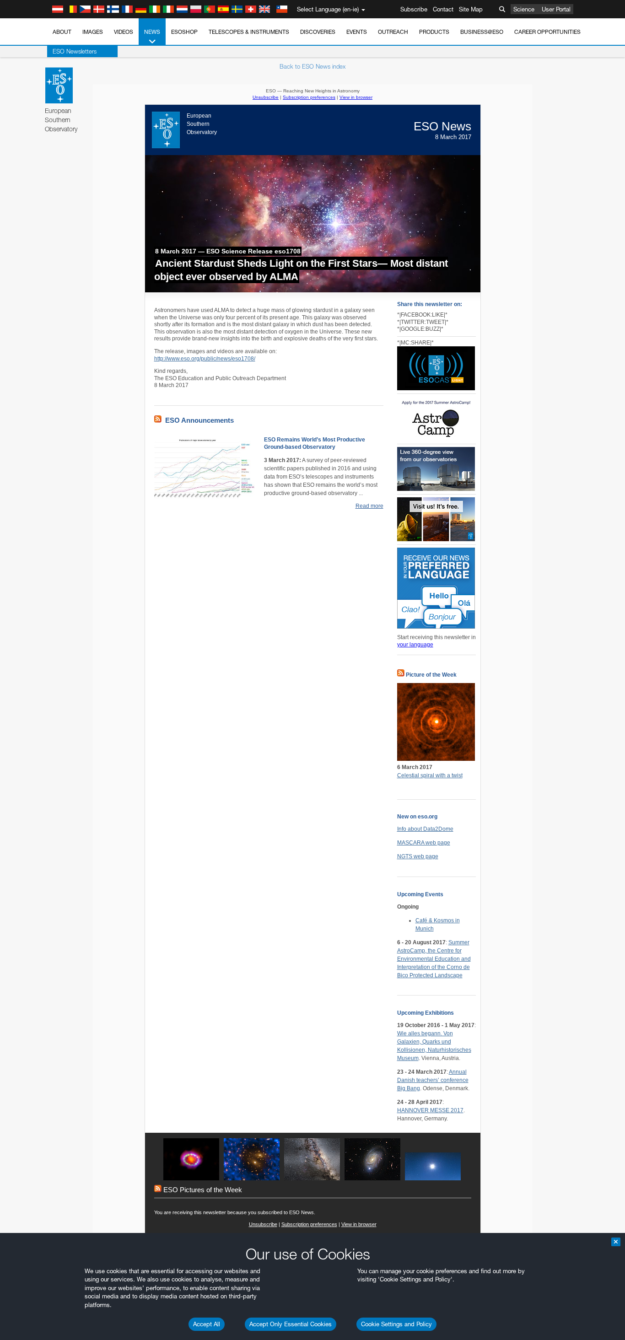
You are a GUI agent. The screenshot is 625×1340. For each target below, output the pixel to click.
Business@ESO (481, 31)
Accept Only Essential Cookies (290, 1324)
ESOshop (184, 31)
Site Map (471, 9)
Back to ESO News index (312, 66)
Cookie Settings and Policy (396, 1324)
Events (356, 31)
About (62, 31)
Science (523, 9)
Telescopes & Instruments (249, 31)
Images (92, 31)
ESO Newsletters (75, 51)
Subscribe (413, 9)
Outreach (393, 31)
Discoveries (317, 31)
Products (434, 31)
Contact (443, 9)
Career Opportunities (547, 31)
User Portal (556, 9)
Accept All (206, 1324)
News (152, 31)
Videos (123, 31)
